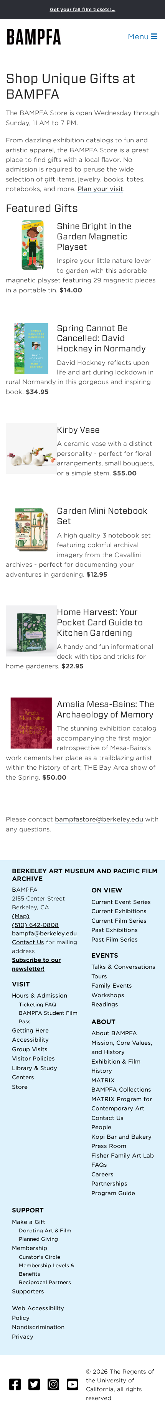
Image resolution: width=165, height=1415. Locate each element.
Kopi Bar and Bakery (121, 1136)
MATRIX (103, 1080)
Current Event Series (121, 902)
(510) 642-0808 (35, 925)
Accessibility (30, 1039)
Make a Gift (28, 1222)
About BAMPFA (114, 1033)
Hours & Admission (39, 995)
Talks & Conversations (123, 966)
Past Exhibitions (114, 930)
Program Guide (113, 1193)
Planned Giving (38, 1239)
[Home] (40, 36)
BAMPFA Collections (121, 1089)
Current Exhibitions (119, 911)
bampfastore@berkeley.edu (99, 819)
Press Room (108, 1146)
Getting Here (30, 1030)
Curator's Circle (39, 1257)
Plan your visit (100, 189)
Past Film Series (114, 939)
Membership (29, 1248)
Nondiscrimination (38, 1327)
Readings (104, 1004)
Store (20, 1087)
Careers (102, 1174)
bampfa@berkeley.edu (44, 933)
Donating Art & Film (45, 1231)
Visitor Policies (33, 1058)
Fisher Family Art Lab (122, 1155)
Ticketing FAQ (37, 1005)
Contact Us (28, 942)
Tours (99, 976)
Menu (139, 36)
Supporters (28, 1291)
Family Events (111, 985)
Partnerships (109, 1183)
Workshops (107, 995)
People (101, 1127)
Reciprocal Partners (45, 1282)
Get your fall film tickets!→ (83, 9)
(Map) (21, 916)
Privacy (22, 1336)
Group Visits (30, 1049)
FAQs (99, 1164)
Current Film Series (119, 920)
